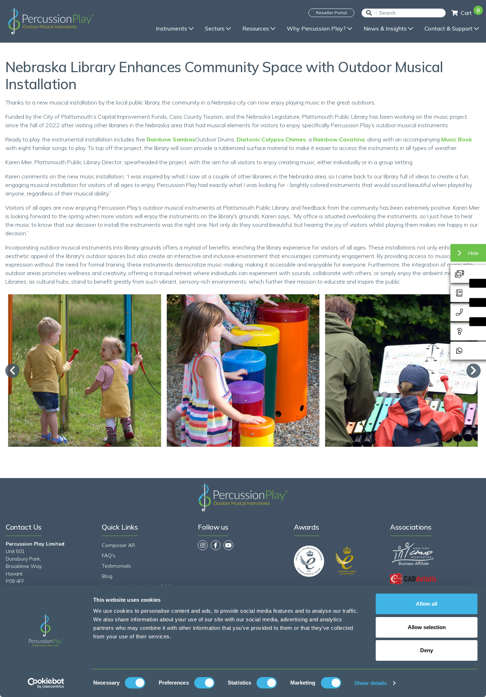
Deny (426, 650)
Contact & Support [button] (448, 28)
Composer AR (118, 545)
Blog (107, 576)
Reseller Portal (331, 12)
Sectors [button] (214, 28)
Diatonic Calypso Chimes (271, 139)
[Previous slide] (12, 371)
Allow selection (427, 627)
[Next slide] (473, 371)
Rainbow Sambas (171, 139)
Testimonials (116, 566)
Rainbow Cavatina (339, 139)
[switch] (204, 682)
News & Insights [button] (385, 28)
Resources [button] (255, 28)
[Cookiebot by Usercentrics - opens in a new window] (46, 683)
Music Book (456, 139)
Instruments (171, 28)
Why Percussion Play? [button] (316, 28)
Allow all (426, 604)
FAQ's (108, 555)
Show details (370, 683)
